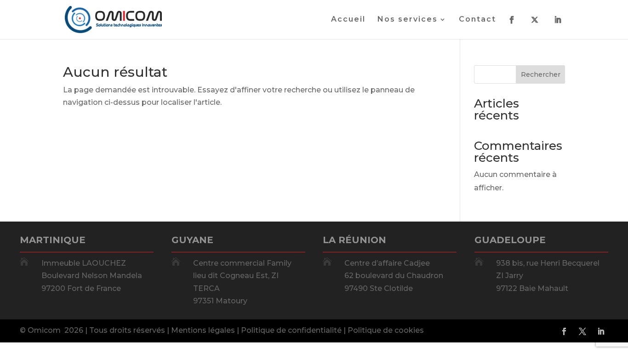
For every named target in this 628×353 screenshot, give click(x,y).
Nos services (407, 19)
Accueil (348, 19)
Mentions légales (203, 330)
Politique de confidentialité (291, 330)
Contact (477, 19)
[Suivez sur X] (582, 331)
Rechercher (540, 74)
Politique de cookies (386, 330)
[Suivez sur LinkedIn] (601, 331)
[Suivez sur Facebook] (564, 331)
